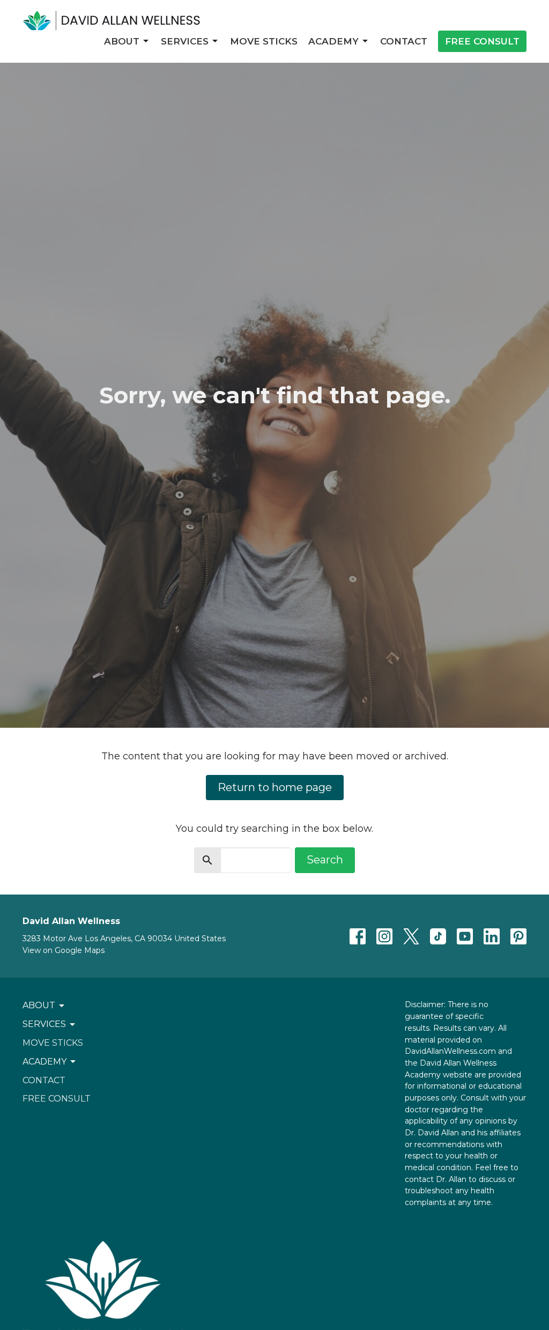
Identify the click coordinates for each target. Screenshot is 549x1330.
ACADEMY (333, 41)
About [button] (39, 1005)
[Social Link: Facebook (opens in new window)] (358, 936)
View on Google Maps (64, 950)
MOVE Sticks (264, 41)
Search (325, 859)
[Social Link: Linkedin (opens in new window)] (492, 936)
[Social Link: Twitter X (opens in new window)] (411, 936)
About (121, 41)
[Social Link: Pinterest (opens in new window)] (518, 936)
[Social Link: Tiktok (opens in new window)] (438, 936)
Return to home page (275, 787)
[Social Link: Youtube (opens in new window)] (465, 936)
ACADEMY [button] (44, 1061)
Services (185, 41)
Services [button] (44, 1024)
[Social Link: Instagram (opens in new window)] (384, 936)
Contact (403, 41)
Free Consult (482, 41)
